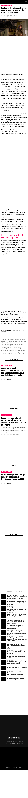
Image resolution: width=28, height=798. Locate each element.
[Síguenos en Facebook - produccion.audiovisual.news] (8, 337)
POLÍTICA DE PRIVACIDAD (10, 743)
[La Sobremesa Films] (14, 154)
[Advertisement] (14, 697)
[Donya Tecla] (14, 189)
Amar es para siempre (18, 330)
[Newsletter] (14, 171)
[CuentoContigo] (14, 291)
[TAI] (14, 54)
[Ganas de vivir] (14, 309)
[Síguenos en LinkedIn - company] (19, 738)
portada (4, 331)
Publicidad (15, 741)
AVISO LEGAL (21, 741)
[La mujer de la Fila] (14, 273)
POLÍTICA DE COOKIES (20, 743)
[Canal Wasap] (14, 206)
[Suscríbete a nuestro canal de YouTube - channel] (16, 738)
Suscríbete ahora (8, 741)
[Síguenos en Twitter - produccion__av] (12, 16)
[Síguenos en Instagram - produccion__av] (11, 337)
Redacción (9, 16)
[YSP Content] (14, 72)
